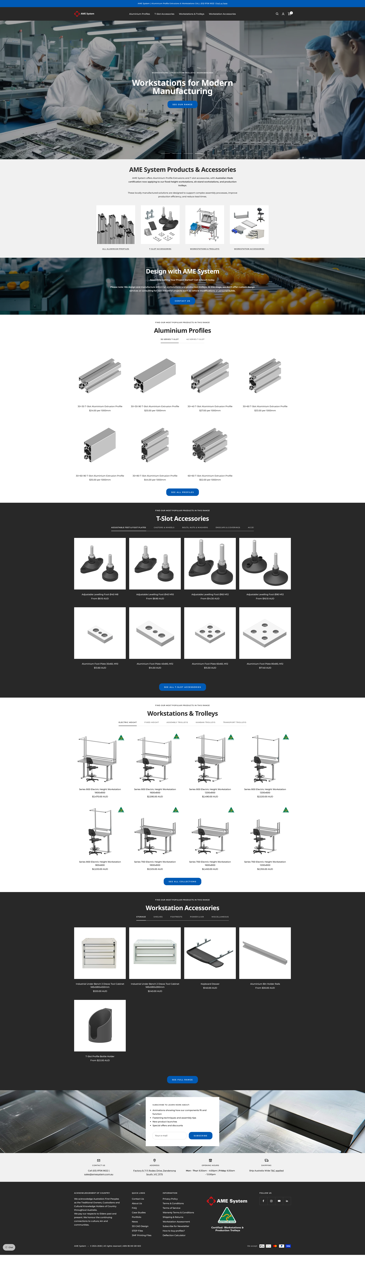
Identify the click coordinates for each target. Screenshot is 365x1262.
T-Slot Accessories (164, 13)
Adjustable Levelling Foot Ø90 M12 (265, 594)
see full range (182, 1080)
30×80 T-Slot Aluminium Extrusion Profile (155, 475)
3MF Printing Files (141, 1235)
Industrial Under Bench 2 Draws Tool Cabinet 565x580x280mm (155, 985)
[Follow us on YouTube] (279, 1201)
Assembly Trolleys (177, 722)
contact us (182, 301)
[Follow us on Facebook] (263, 1201)
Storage (141, 917)
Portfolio (136, 1217)
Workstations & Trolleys (191, 13)
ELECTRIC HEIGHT (128, 722)
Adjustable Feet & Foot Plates (128, 528)
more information (208, 104)
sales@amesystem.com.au (98, 1174)
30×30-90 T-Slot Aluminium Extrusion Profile (155, 406)
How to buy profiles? (174, 1230)
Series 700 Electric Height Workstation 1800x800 (155, 863)
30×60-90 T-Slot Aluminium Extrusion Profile (100, 475)
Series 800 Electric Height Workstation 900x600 (100, 863)
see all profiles (182, 492)
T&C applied (277, 1170)
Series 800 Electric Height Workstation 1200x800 (210, 791)
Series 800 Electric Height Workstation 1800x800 (100, 791)
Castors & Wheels (164, 528)
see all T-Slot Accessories (182, 687)
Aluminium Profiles (139, 13)
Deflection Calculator (174, 1235)
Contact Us (138, 1198)
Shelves (158, 917)
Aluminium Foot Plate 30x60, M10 (100, 663)
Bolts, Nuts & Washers (195, 528)
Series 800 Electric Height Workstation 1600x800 (155, 791)
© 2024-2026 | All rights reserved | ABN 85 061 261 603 (115, 1246)
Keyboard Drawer (210, 984)
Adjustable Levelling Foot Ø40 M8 (100, 594)
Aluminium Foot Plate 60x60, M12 (210, 663)
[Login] (283, 14)
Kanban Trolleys (205, 722)
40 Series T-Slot (195, 339)
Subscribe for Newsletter (176, 1226)
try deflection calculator (157, 104)
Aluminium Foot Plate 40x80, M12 (155, 663)
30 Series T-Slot (170, 339)
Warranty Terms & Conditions (178, 1212)
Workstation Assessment (176, 1221)
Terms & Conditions (173, 1203)
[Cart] (289, 13)
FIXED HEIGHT (151, 722)
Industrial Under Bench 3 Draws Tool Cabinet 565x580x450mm (100, 985)
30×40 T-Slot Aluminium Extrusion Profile (210, 406)
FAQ (134, 1208)
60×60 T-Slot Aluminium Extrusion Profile (210, 475)
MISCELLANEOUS (220, 917)
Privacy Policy (170, 1198)
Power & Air (197, 917)
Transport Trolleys (234, 722)
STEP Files (137, 1230)
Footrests (176, 917)
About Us (137, 1203)
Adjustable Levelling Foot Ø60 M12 (210, 594)
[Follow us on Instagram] (271, 1201)
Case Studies (139, 1212)
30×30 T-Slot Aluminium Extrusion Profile (100, 406)
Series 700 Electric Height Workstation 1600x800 (210, 863)
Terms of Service (171, 1208)
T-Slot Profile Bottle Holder (100, 1056)
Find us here (221, 3)
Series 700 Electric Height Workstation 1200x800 (265, 863)
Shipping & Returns (173, 1217)
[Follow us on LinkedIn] (287, 1201)
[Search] (277, 14)
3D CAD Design (140, 1226)
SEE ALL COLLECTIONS (182, 881)
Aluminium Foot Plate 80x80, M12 (265, 663)
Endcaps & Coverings (228, 528)
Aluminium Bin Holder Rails (265, 984)
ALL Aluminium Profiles (115, 249)
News (135, 1221)
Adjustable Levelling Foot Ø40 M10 (155, 594)
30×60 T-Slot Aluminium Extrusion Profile (265, 406)
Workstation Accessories (222, 13)
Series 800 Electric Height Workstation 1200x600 (265, 791)
